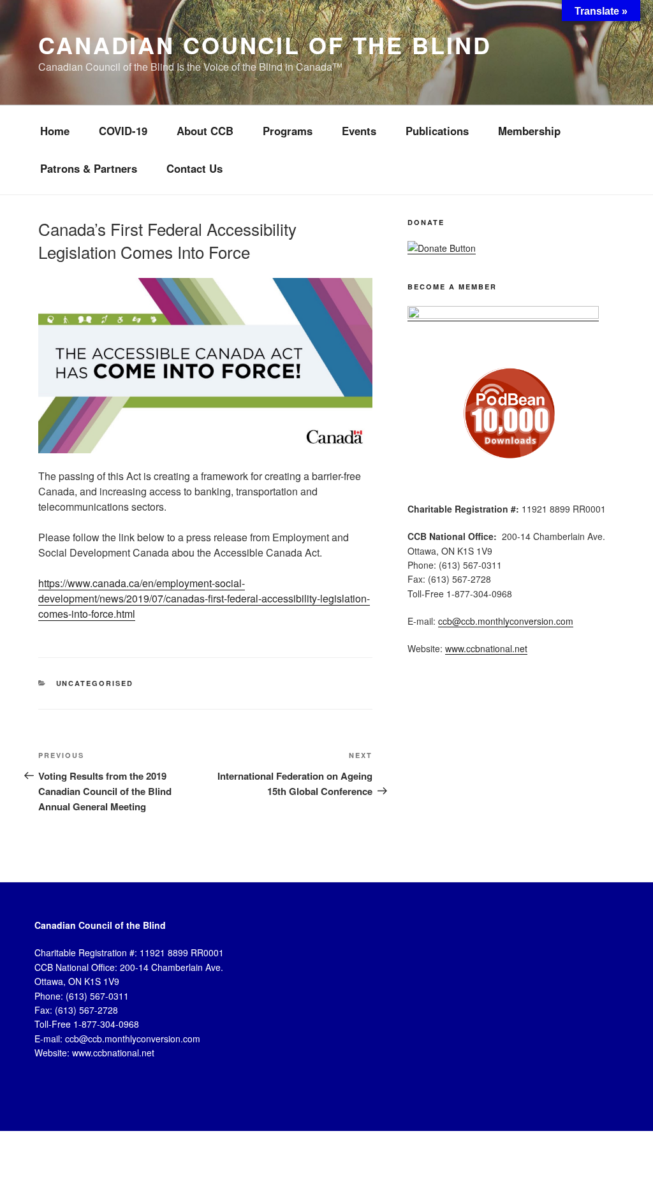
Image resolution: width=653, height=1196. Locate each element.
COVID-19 (123, 130)
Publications (437, 130)
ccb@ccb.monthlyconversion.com (505, 621)
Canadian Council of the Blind (265, 44)
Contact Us (194, 168)
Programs (287, 130)
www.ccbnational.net (486, 648)
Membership (529, 130)
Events (359, 130)
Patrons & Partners (88, 168)
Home (55, 130)
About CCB (205, 130)
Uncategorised (95, 683)
